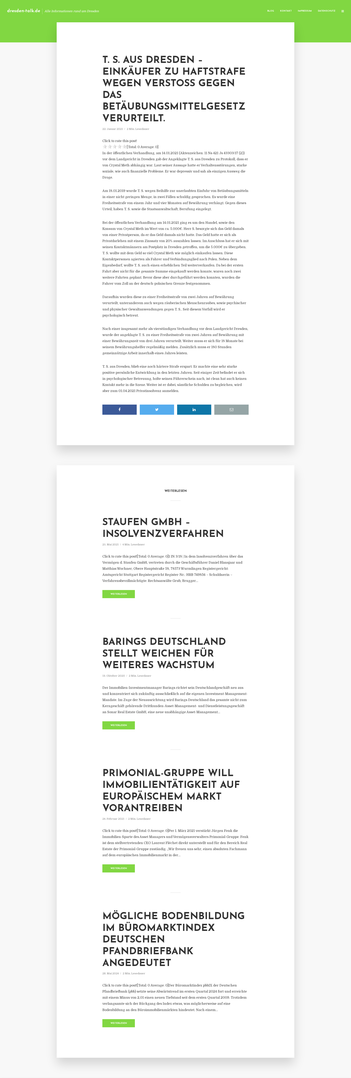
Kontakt (286, 11)
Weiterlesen (118, 594)
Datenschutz (326, 11)
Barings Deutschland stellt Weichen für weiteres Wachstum (164, 654)
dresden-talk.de (23, 11)
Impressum (305, 11)
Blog (270, 11)
